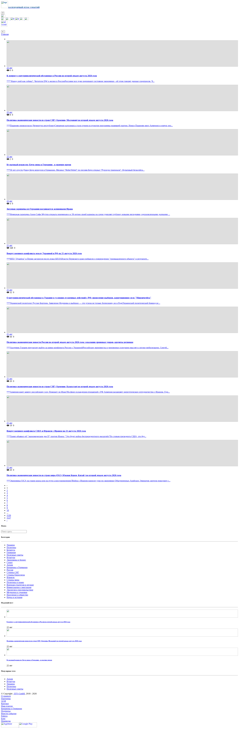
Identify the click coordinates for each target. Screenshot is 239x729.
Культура (11, 557)
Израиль (11, 577)
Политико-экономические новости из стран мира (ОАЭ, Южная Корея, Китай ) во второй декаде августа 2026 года (64, 475)
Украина (11, 545)
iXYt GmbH (19, 693)
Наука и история (14, 597)
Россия (10, 570)
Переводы (6, 721)
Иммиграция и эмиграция (19, 587)
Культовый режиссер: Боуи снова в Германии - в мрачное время (39, 164)
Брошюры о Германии (17, 567)
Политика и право (15, 582)
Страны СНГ (13, 572)
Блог (3, 718)
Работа (4, 716)
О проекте (6, 696)
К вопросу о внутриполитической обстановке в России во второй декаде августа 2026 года (52, 76)
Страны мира (13, 580)
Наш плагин (7, 706)
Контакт (5, 703)
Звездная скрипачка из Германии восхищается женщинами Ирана (40, 209)
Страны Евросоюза (16, 575)
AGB (3, 701)
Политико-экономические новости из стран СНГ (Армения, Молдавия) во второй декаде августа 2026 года (60, 120)
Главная (5, 34)
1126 (9, 515)
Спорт (10, 562)
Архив (10, 565)
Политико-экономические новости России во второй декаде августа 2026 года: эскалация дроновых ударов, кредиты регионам (70, 342)
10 (8, 510)
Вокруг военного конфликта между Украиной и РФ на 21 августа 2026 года (44, 253)
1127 (9, 518)
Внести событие (8, 713)
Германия (11, 552)
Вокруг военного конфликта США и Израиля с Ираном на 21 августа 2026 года (46, 431)
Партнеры (6, 698)
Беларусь (11, 550)
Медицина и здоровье (17, 592)
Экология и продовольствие (20, 590)
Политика (11, 547)
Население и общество (17, 595)
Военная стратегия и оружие (20, 585)
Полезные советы (15, 555)
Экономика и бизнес (16, 560)
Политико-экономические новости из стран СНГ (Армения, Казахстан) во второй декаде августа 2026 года (60, 386)
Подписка (6, 711)
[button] (3, 16)
